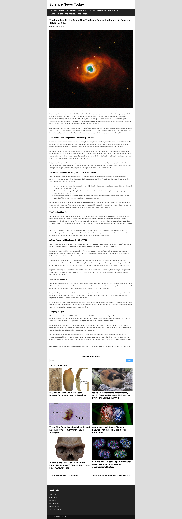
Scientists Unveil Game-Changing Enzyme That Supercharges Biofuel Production (109, 430)
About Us (52, 494)
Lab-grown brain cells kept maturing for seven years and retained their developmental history (111, 464)
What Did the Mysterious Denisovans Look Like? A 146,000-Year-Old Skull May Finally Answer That (69, 465)
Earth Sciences (56, 14)
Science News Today (66, 4)
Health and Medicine (98, 10)
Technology (83, 14)
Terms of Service (55, 509)
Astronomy (82, 10)
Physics (62, 10)
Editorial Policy (54, 503)
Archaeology (70, 14)
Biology (53, 10)
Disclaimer (52, 500)
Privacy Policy (54, 506)
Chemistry (71, 10)
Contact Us (53, 497)
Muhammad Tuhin (53, 26)
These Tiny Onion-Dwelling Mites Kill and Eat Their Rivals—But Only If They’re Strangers (69, 430)
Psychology (113, 10)
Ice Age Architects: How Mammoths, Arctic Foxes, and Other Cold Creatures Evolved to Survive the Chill (111, 395)
